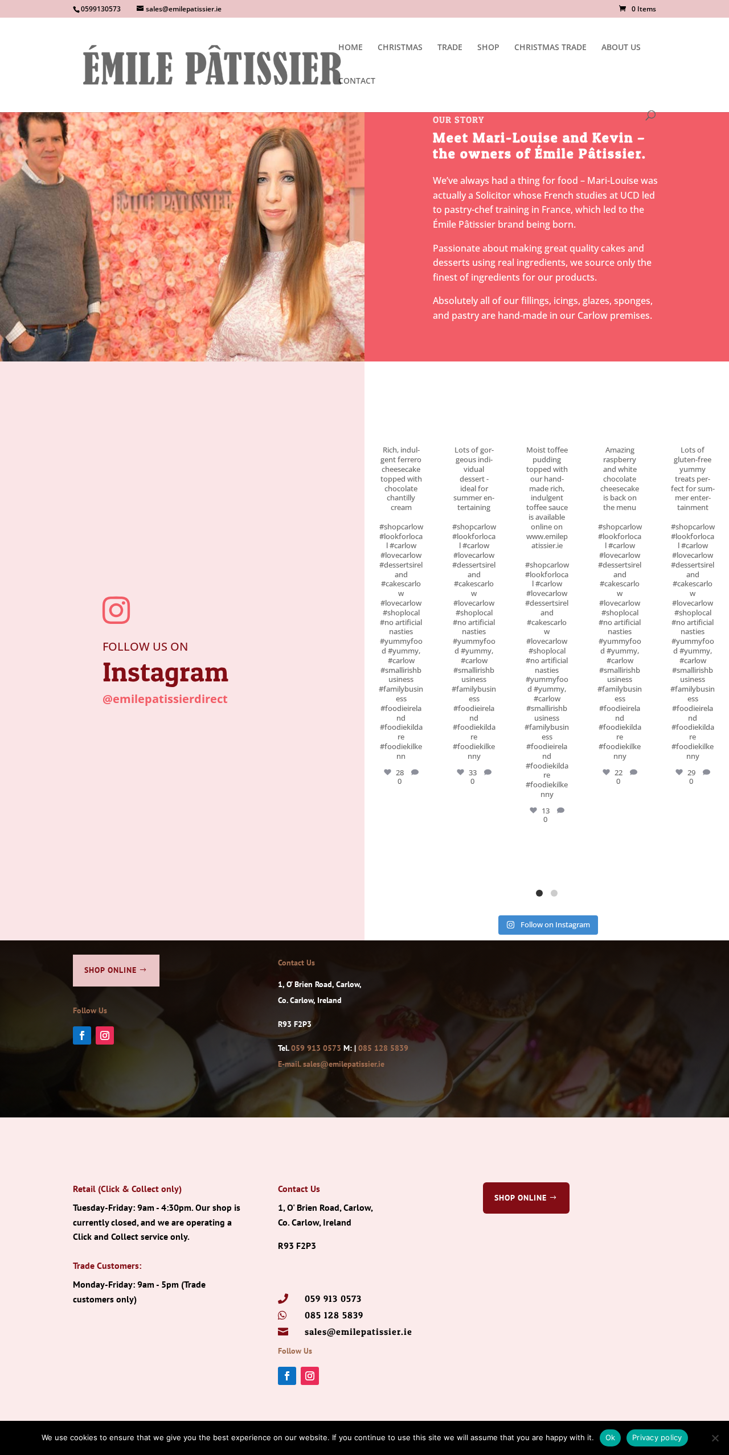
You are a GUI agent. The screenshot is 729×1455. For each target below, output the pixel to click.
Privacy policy (657, 1437)
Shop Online (110, 970)
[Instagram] (423, 424)
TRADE (449, 47)
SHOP (488, 47)
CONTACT (356, 81)
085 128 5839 (383, 1048)
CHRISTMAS (400, 47)
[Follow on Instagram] (105, 1035)
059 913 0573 (316, 1048)
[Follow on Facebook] (82, 1035)
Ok (610, 1437)
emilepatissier (400, 382)
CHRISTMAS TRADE (550, 47)
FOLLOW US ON (145, 646)
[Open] (401, 404)
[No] (714, 1438)
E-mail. (290, 1064)
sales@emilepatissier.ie (343, 1064)
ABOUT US (621, 47)
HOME (350, 47)
